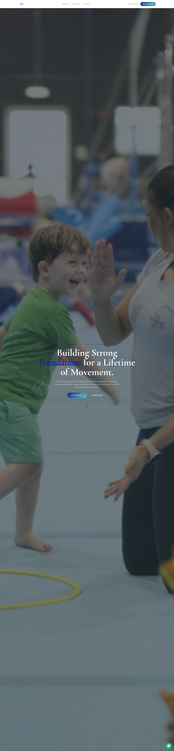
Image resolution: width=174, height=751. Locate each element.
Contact (87, 4)
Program (76, 4)
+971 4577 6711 (134, 4)
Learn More (97, 395)
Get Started (76, 395)
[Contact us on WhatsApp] (169, 746)
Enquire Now (148, 4)
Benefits (65, 4)
